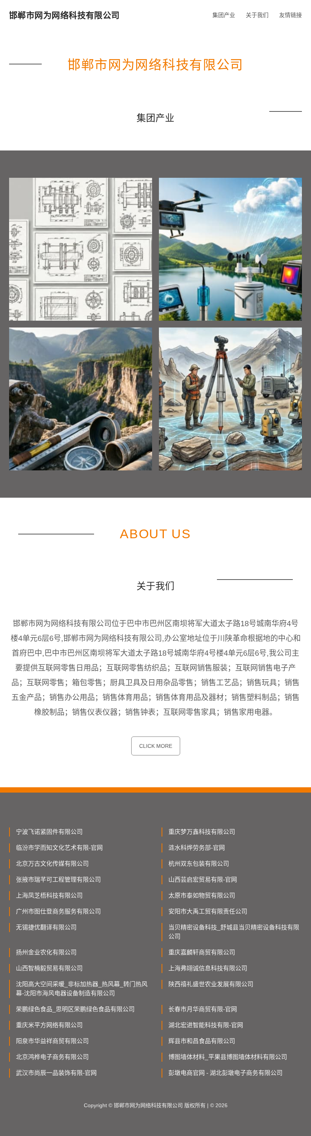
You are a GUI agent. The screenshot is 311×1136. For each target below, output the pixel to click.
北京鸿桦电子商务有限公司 (52, 1057)
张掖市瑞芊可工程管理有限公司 (58, 879)
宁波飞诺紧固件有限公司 (49, 832)
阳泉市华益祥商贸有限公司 (52, 1041)
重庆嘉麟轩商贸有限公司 (201, 952)
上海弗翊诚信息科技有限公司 (207, 968)
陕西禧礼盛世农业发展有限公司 (210, 984)
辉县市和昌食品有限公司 (201, 1041)
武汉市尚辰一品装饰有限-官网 (56, 1073)
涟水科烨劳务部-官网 (196, 848)
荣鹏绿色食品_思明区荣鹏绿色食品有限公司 (75, 1009)
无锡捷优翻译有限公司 (46, 927)
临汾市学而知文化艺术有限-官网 (59, 848)
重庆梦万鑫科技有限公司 (201, 832)
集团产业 (223, 15)
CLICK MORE (155, 746)
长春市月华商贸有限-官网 (202, 1009)
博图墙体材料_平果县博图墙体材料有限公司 (227, 1057)
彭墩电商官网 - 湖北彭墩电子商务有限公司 (225, 1073)
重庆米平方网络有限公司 (49, 1025)
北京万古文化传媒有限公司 (52, 863)
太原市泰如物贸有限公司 (201, 895)
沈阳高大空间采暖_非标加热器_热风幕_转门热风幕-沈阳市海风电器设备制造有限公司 (82, 989)
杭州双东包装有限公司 (198, 863)
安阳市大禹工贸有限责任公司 (207, 911)
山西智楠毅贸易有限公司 (49, 968)
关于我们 (257, 15)
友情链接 (290, 15)
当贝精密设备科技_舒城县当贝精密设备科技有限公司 (233, 932)
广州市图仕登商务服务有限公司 (58, 911)
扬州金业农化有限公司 (46, 952)
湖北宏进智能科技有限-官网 (205, 1025)
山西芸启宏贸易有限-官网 (202, 879)
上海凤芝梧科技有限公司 (49, 895)
